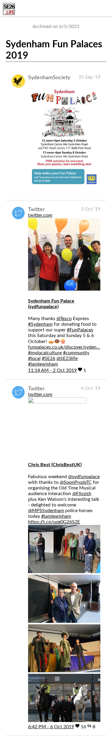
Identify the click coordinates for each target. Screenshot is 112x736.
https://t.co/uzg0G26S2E (54, 522)
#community (76, 352)
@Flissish (81, 493)
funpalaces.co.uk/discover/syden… (64, 347)
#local (34, 358)
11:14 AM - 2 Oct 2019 (52, 370)
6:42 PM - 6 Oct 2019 (51, 726)
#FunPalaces (80, 330)
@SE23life (67, 358)
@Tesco (64, 318)
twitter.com (40, 215)
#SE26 (48, 358)
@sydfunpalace (84, 476)
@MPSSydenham (46, 510)
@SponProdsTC (76, 482)
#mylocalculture (45, 352)
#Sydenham (40, 324)
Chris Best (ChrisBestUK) (55, 464)
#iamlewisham (43, 364)
